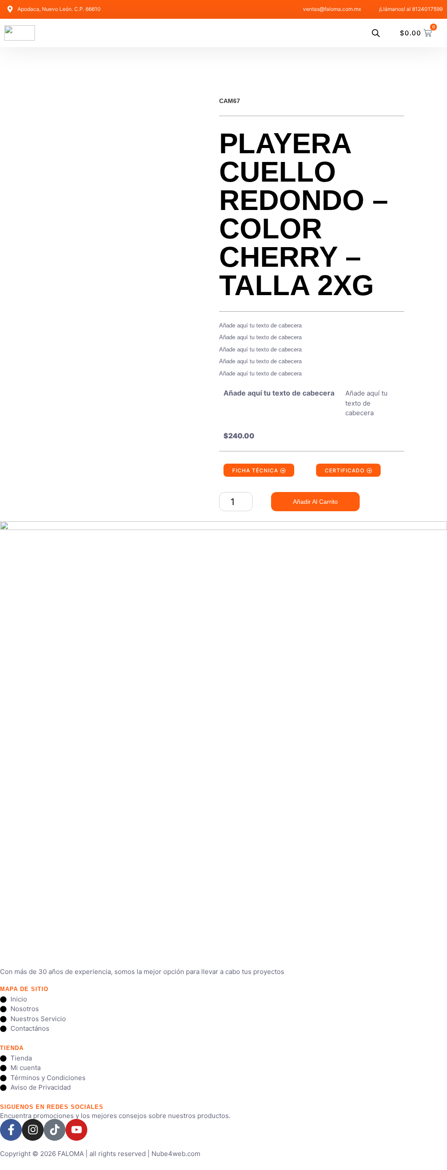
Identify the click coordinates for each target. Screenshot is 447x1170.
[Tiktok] (54, 1130)
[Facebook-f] (11, 1130)
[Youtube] (76, 1130)
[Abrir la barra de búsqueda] (375, 33)
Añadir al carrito (315, 501)
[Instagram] (33, 1130)
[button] (360, 33)
